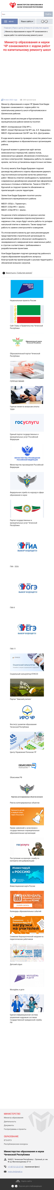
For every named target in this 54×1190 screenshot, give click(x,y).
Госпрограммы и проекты (15, 1129)
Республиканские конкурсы (16, 1144)
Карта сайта (26, 1181)
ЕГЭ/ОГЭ (8, 1140)
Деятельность (10, 1122)
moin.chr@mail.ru (15, 1172)
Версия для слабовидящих (30, 1186)
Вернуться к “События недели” (19, 273)
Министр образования (13, 1118)
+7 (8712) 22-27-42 (15, 1167)
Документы (9, 1125)
